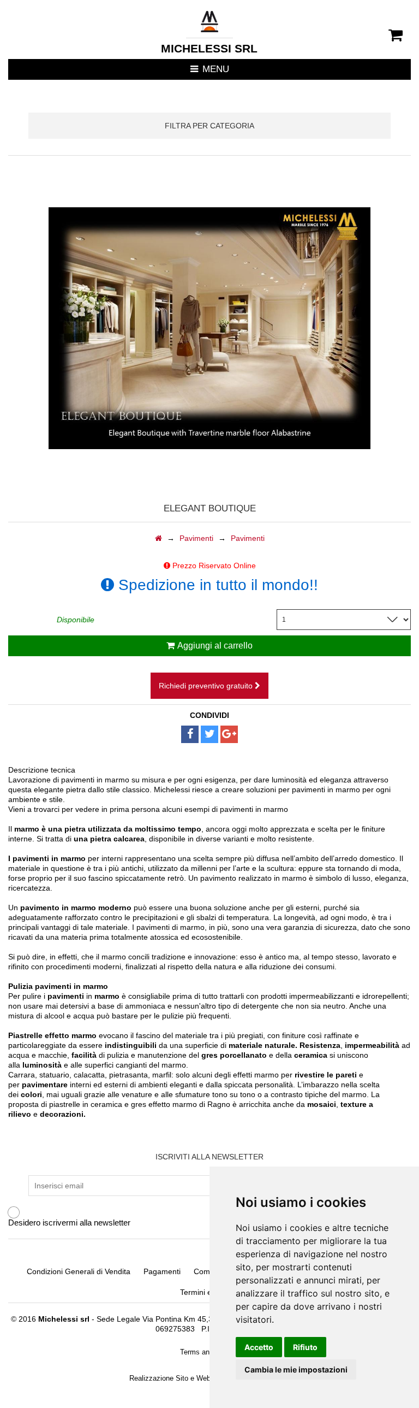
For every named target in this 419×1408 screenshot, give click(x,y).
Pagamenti (162, 1271)
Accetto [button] (258, 1347)
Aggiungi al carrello (215, 645)
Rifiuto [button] (305, 1347)
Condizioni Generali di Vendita (78, 1271)
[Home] (158, 538)
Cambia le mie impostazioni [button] (296, 1369)
